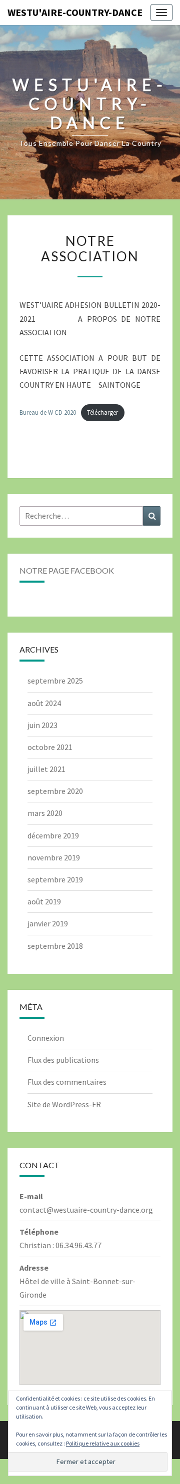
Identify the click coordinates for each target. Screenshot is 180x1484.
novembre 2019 (54, 857)
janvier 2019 (48, 923)
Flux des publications (63, 1060)
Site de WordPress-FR (64, 1104)
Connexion (46, 1038)
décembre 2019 (53, 835)
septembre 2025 (55, 681)
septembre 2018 (55, 946)
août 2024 (44, 703)
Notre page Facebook (67, 570)
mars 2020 (45, 813)
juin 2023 (43, 725)
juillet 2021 (47, 769)
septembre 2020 (55, 791)
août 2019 (44, 901)
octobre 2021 (50, 747)
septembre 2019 (55, 879)
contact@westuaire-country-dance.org (86, 1210)
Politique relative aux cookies (103, 1443)
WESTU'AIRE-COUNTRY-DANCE (75, 12)
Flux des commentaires (67, 1082)
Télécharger (102, 412)
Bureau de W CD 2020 (48, 412)
